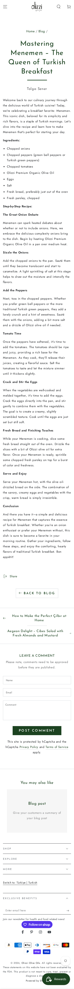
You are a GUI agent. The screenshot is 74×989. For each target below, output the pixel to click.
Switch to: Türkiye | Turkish (20, 883)
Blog (41, 31)
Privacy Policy (29, 747)
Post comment (37, 730)
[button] (58, 6)
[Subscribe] (69, 910)
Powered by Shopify (37, 980)
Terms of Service (57, 747)
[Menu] (5, 6)
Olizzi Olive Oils (31, 963)
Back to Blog (39, 593)
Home (30, 31)
